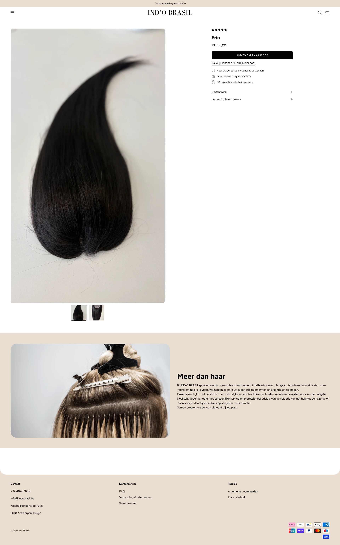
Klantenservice (128, 483)
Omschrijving (219, 91)
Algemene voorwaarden (243, 491)
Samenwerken (128, 503)
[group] (170, 3)
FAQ (122, 491)
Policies (232, 483)
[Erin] (79, 313)
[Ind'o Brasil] (170, 12)
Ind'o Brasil (24, 530)
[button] (320, 12)
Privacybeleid (236, 497)
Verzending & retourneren (226, 99)
